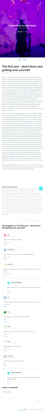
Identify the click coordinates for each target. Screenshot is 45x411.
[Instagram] (26, 31)
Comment (39, 400)
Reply (6, 244)
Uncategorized (14, 72)
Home (19, 59)
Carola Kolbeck (6, 72)
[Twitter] (23, 31)
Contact (25, 59)
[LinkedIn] (21, 31)
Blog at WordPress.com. (22, 410)
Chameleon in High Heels (22, 25)
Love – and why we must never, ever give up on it (32, 220)
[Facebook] (19, 31)
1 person (8, 242)
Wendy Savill (10, 356)
